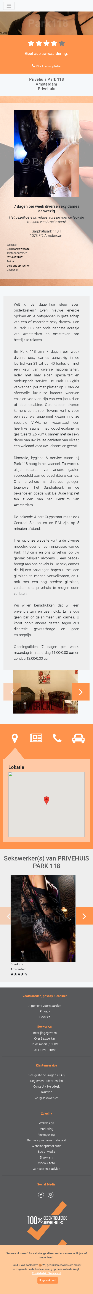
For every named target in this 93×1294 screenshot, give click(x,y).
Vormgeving (46, 1135)
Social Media (46, 1152)
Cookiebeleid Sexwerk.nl (46, 1273)
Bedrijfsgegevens (45, 1033)
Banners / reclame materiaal (46, 1140)
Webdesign (46, 1123)
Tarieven (46, 1092)
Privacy (45, 1011)
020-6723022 (15, 257)
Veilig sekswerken (46, 1098)
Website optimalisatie (46, 1146)
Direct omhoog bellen (48, 66)
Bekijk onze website (18, 249)
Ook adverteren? (45, 1050)
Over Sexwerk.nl (45, 1038)
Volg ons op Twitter (18, 265)
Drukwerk (46, 1157)
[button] (81, 692)
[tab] (14, 738)
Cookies (44, 1017)
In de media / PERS (45, 1044)
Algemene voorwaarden (45, 1006)
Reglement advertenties (46, 1081)
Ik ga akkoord (47, 1280)
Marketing (47, 1129)
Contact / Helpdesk (46, 1086)
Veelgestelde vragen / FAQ (46, 1075)
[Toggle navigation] (9, 6)
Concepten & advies (46, 1169)
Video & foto (46, 1163)
